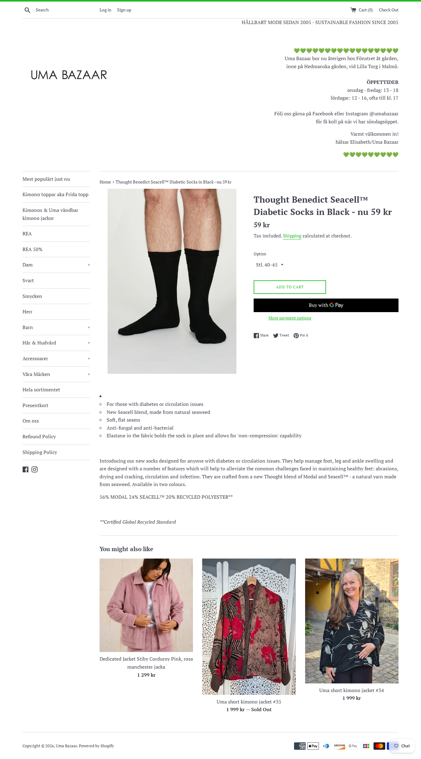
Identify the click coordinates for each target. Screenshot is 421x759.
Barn (56, 327)
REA (27, 233)
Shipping (292, 236)
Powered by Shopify (96, 746)
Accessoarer (56, 358)
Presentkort (35, 405)
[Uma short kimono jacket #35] (249, 627)
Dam (56, 264)
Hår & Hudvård (56, 342)
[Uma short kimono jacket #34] (352, 621)
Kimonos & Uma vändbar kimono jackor (50, 214)
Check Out (389, 10)
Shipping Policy (39, 452)
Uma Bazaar (66, 746)
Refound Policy (39, 436)
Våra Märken (56, 374)
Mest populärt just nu (46, 178)
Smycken (32, 296)
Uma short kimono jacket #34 (351, 690)
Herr (27, 311)
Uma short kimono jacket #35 (249, 701)
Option (260, 254)
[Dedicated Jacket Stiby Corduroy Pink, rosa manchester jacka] (146, 605)
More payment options (289, 318)
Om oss (30, 420)
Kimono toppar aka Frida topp (55, 194)
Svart (28, 280)
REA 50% (32, 249)
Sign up (124, 10)
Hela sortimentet (41, 389)
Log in (105, 10)
